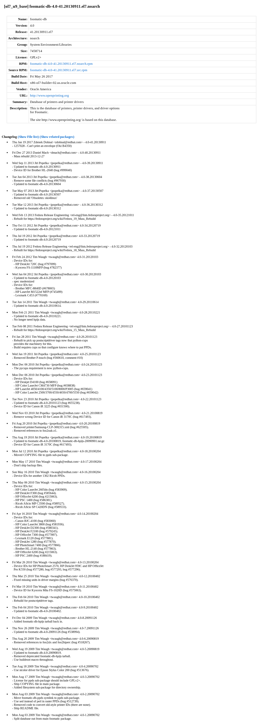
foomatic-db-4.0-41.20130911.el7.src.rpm (58, 70)
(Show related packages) (57, 137)
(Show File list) (28, 137)
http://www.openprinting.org (49, 95)
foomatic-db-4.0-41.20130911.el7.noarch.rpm (61, 64)
